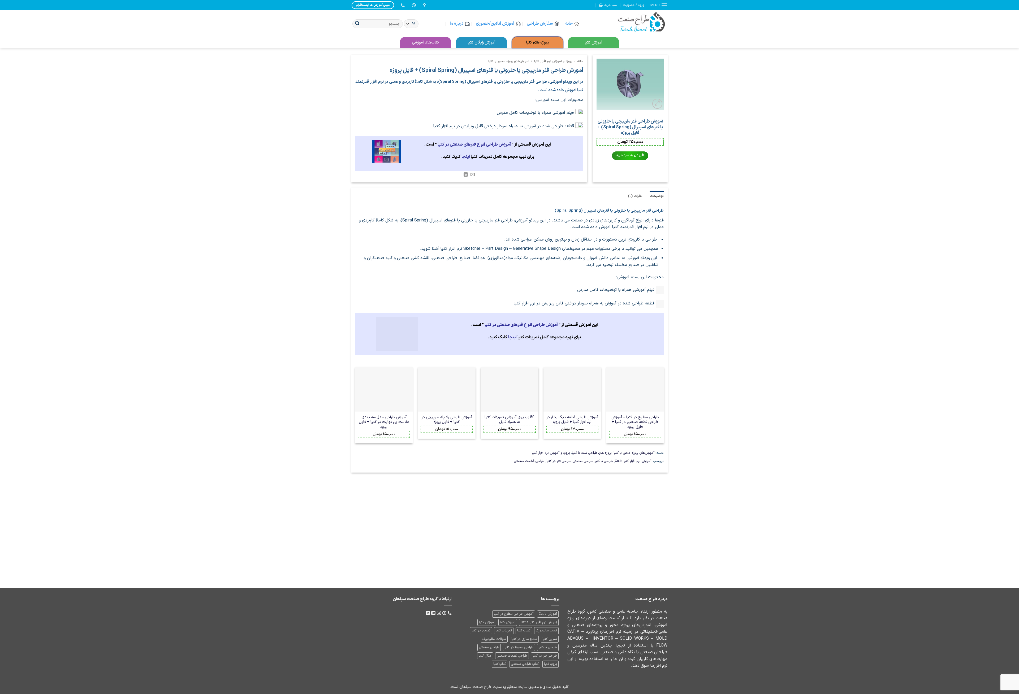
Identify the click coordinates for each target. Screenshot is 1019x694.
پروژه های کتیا (537, 42)
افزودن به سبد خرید (630, 155)
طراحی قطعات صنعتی (529, 461)
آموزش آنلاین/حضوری (495, 23)
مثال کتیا (485, 655)
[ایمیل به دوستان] (472, 174)
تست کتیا (523, 630)
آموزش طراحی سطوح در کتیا (513, 613)
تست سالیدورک (546, 630)
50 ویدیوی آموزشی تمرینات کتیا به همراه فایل (509, 420)
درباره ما (456, 23)
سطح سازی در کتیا (524, 638)
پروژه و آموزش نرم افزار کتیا (553, 61)
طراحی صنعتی (583, 461)
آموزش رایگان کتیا (482, 42)
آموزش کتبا (507, 622)
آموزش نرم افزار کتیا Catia (633, 461)
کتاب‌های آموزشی (425, 42)
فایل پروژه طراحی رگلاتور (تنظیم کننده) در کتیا (572, 547)
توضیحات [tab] (657, 196)
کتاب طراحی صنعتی (525, 663)
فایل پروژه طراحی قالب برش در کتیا (385, 547)
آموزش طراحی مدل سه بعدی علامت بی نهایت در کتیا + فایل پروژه (384, 422)
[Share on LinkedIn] (466, 174)
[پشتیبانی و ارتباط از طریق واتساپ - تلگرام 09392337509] (402, 5)
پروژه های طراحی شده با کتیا (592, 452)
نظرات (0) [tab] (635, 196)
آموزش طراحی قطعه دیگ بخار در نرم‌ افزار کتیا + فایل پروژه (572, 420)
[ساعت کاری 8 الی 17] (413, 5)
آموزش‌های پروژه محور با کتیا (508, 61)
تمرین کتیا (549, 638)
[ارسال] (357, 23)
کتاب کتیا (499, 663)
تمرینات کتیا (504, 630)
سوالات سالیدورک (494, 638)
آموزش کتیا (593, 42)
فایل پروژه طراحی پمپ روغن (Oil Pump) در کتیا (509, 547)
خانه (569, 23)
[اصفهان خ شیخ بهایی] (424, 5)
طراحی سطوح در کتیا (518, 647)
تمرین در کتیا (481, 630)
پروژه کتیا (550, 663)
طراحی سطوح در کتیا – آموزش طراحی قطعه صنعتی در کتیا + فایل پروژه (635, 422)
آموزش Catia (548, 613)
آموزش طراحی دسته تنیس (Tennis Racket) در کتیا (634, 547)
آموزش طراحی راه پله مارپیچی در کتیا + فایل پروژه (446, 420)
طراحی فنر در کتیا (558, 461)
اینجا (465, 157)
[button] (658, 5)
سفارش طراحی (540, 23)
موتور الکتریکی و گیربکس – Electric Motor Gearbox (447, 547)
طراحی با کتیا (604, 461)
